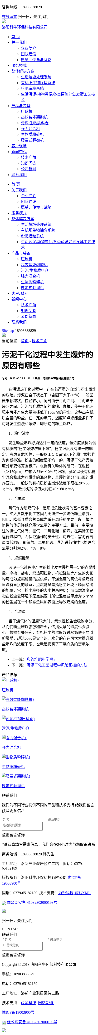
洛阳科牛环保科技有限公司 (25, 27)
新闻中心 (19, 152)
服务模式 (19, 65)
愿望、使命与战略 (36, 60)
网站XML (82, 893)
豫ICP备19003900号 (18, 1012)
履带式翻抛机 (32, 140)
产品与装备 (20, 106)
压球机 (26, 111)
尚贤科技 (66, 893)
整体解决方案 (22, 71)
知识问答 (28, 163)
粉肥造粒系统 (32, 88)
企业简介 (28, 48)
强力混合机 (30, 129)
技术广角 (28, 157)
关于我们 (19, 42)
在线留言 (9, 17)
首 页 (15, 37)
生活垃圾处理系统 (36, 77)
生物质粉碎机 (32, 134)
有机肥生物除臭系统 (38, 83)
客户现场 (19, 146)
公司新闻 (28, 169)
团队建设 (28, 54)
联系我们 (19, 175)
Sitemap (8, 331)
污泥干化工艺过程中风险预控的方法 (57, 665)
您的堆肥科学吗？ (42, 659)
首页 (25, 341)
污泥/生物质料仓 (35, 123)
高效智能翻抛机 (34, 117)
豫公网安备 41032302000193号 (32, 902)
